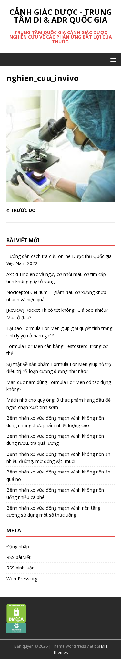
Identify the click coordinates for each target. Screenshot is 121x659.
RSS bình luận (20, 568)
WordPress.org (21, 579)
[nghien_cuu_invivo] (60, 198)
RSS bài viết (18, 557)
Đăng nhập (17, 546)
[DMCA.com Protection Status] (16, 619)
